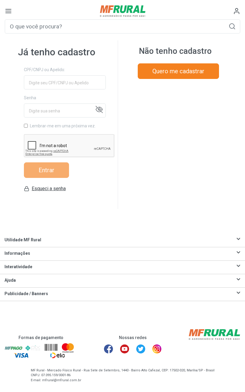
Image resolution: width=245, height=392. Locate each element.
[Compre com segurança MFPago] (13, 347)
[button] (232, 26)
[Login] (236, 11)
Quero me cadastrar (178, 71)
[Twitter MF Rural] (141, 348)
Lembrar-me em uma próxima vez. (63, 125)
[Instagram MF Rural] (157, 348)
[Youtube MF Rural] (125, 348)
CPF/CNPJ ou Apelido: (44, 69)
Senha (30, 97)
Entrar (46, 170)
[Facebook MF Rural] (108, 348)
